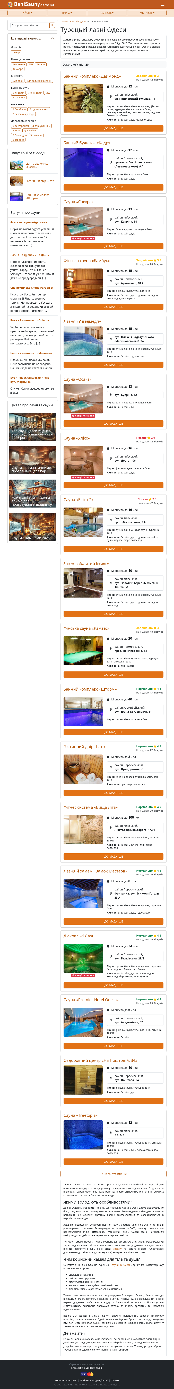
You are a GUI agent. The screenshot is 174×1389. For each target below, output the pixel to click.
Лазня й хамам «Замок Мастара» (95, 871)
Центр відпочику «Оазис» (37, 165)
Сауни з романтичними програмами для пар (31, 469)
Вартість (106, 12)
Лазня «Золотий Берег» (86, 563)
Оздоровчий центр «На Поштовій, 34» (100, 1060)
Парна (66, 12)
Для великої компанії (39, 80)
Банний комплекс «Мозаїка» (31, 353)
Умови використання (65, 1380)
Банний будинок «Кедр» (87, 142)
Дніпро (90, 1367)
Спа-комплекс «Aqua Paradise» (32, 288)
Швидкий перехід (26, 38)
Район (26, 12)
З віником (18, 92)
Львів (99, 1367)
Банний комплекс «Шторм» (90, 689)
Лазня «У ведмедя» (82, 321)
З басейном (19, 109)
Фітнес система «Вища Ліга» (91, 807)
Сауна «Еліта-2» (78, 499)
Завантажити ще (116, 1174)
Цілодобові (30, 130)
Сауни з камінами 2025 (31, 537)
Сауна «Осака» (78, 379)
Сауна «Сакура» (79, 201)
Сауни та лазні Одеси (73, 21)
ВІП (31, 64)
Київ (73, 1367)
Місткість (146, 12)
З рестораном (21, 125)
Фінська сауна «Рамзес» (87, 628)
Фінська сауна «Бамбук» (87, 260)
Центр (16, 52)
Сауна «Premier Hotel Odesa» (91, 999)
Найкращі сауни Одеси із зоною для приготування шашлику (32, 501)
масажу (117, 1248)
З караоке (18, 139)
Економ (41, 64)
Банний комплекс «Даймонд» (92, 76)
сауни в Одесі (121, 1264)
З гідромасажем (39, 109)
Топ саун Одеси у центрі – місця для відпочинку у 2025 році (32, 434)
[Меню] (163, 4)
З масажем (19, 97)
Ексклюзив (19, 64)
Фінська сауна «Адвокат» (28, 222)
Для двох (18, 80)
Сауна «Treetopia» (81, 1115)
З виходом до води (23, 114)
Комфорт (18, 69)
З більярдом (20, 135)
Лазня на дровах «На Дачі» (29, 255)
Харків (81, 1367)
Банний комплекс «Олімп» (29, 320)
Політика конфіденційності (94, 1380)
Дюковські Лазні (79, 936)
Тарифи (115, 1380)
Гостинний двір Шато (84, 746)
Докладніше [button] (113, 128)
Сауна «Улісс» (77, 438)
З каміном (36, 135)
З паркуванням (41, 125)
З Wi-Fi (16, 130)
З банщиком (35, 92)
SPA (48, 92)
